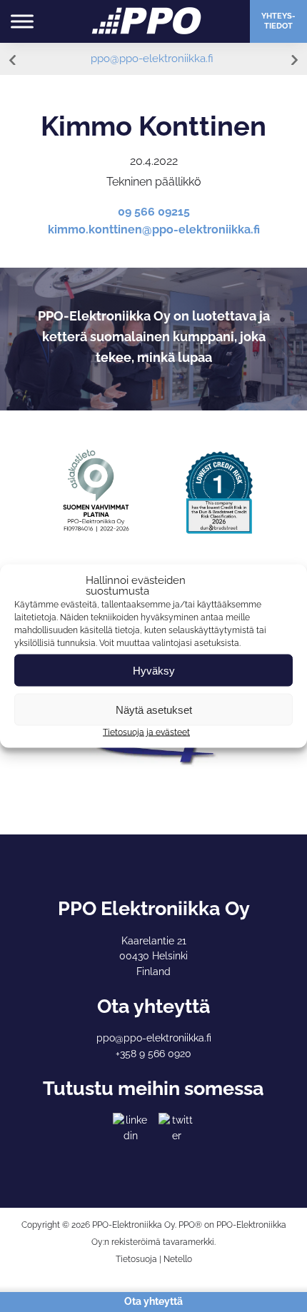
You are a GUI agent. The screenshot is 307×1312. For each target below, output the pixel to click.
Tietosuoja (136, 1259)
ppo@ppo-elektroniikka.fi (152, 58)
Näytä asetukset (154, 709)
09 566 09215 (154, 211)
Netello (177, 1259)
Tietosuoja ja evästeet (146, 732)
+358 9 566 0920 (153, 1053)
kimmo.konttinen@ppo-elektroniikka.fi (154, 229)
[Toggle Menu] (22, 21)
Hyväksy (154, 670)
